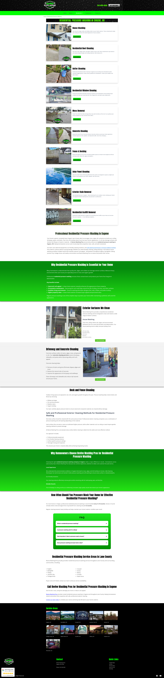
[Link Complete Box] (82, 32)
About (70, 13)
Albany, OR (92, 636)
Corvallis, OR (77, 636)
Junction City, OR (93, 622)
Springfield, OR (64, 622)
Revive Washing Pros (51, 594)
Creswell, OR (77, 622)
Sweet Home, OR (64, 636)
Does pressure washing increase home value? (70, 542)
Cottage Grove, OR (50, 636)
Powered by (9, 675)
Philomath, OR (49, 650)
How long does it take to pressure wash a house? (70, 536)
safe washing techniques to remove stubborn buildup (101, 247)
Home (64, 13)
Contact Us (98, 13)
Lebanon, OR (106, 636)
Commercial (88, 13)
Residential (79, 13)
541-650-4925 (102, 5)
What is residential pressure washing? (67, 523)
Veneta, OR (106, 622)
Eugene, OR (48, 622)
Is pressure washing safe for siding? (67, 530)
